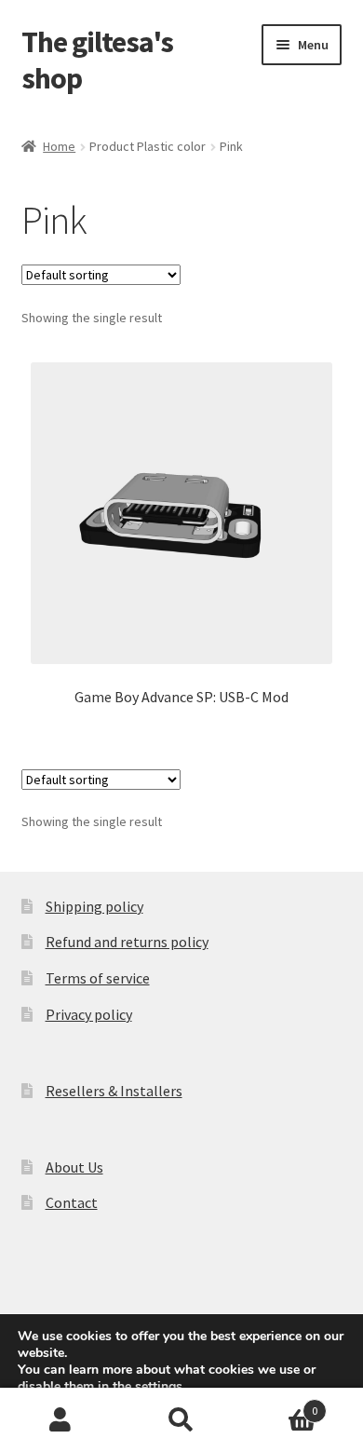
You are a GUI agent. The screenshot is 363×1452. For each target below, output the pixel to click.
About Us (74, 1167)
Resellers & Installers (114, 1090)
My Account (60, 1420)
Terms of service (98, 978)
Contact (72, 1202)
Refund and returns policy (127, 941)
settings (158, 1386)
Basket (279, 1404)
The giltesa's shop (97, 60)
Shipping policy (94, 906)
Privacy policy (89, 1014)
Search (181, 1420)
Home (59, 146)
